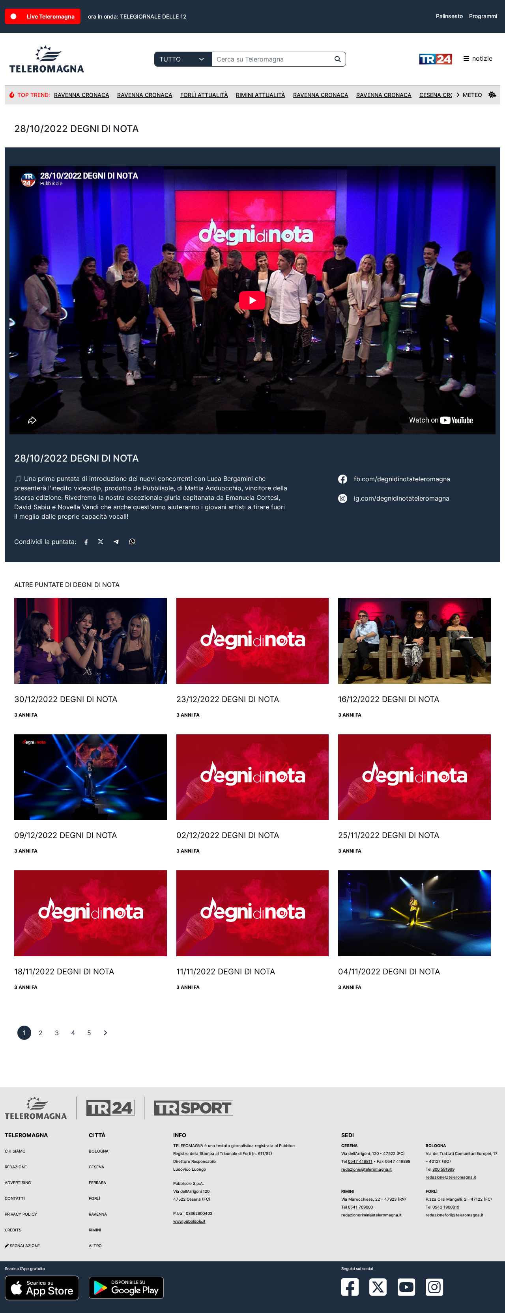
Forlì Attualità (204, 94)
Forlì (94, 1198)
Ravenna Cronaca (81, 94)
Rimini (95, 1229)
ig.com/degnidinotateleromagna (401, 498)
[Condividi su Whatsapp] (132, 542)
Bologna (98, 1151)
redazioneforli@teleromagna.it (454, 1214)
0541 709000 (360, 1207)
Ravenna (98, 1214)
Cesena (96, 1166)
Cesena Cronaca (444, 94)
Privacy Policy (21, 1214)
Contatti (15, 1198)
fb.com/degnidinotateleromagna (402, 479)
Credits (13, 1229)
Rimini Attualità (260, 94)
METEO (472, 94)
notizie (482, 58)
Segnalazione (24, 1245)
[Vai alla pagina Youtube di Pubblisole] (406, 1293)
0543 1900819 (445, 1207)
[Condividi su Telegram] (116, 542)
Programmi (483, 16)
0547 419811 (360, 1161)
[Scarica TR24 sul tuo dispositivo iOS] (42, 1287)
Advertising (18, 1182)
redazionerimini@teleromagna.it (371, 1214)
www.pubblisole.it (189, 1221)
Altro (95, 1245)
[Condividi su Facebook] (86, 541)
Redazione (16, 1166)
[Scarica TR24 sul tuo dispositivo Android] (126, 1287)
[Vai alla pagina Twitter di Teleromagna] (378, 1286)
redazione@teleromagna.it (366, 1169)
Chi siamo (15, 1151)
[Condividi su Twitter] (100, 542)
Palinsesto (449, 16)
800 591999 (443, 1169)
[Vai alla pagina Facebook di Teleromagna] (354, 1293)
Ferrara (97, 1182)
